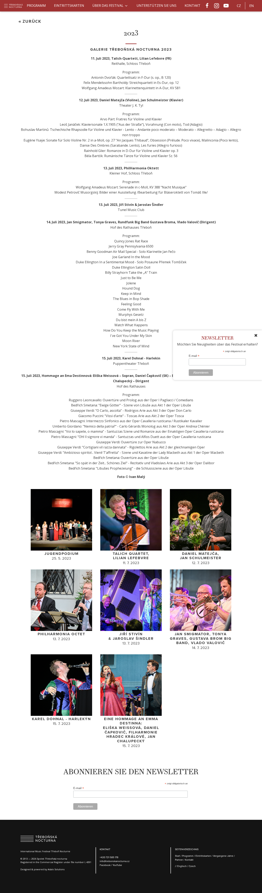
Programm (36, 5)
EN (251, 5)
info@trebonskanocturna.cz (115, 861)
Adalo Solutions (56, 869)
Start (177, 856)
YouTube (117, 865)
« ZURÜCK (29, 21)
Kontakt (192, 5)
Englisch (182, 866)
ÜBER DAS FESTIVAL (107, 5)
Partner (179, 859)
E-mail (194, 356)
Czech (192, 866)
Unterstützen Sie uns (156, 5)
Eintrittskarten (69, 5)
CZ (239, 5)
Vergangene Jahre (223, 856)
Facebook (105, 865)
